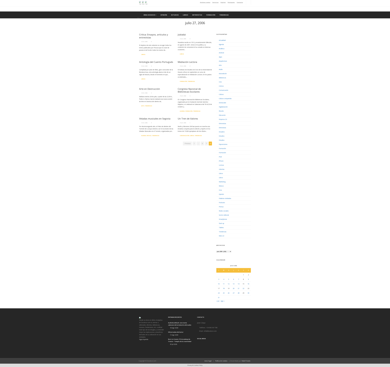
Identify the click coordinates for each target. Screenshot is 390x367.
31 (219, 297)
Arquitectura (223, 61)
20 (233, 288)
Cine (220, 82)
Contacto (240, 2)
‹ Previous (187, 143)
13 (233, 284)
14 (238, 284)
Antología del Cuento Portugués (156, 61)
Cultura (221, 94)
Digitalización (223, 107)
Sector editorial (224, 215)
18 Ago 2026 (174, 328)
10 (219, 284)
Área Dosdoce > (150, 15)
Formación (210, 15)
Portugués (231, 2)
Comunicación (184, 135)
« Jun (217, 301)
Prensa (221, 207)
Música (149, 135)
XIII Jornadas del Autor (175, 332)
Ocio (220, 190)
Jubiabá (182, 34)
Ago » (222, 301)
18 (224, 288)
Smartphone (223, 219)
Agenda (182, 111)
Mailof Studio (246, 361)
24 (219, 293)
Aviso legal (207, 361)
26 (228, 293)
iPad (220, 157)
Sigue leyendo (143, 339)
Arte (142, 106)
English (223, 2)
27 (233, 293)
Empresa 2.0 (223, 119)
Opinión (163, 15)
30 (248, 293)
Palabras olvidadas (225, 198)
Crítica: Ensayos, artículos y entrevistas (153, 36)
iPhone (221, 161)
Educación (222, 115)
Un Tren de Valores (188, 118)
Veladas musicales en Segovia (154, 118)
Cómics (221, 86)
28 (238, 293)
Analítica (221, 49)
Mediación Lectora (187, 61)
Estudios (175, 15)
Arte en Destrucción (149, 88)
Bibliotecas (222, 78)
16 (248, 284)
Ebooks (221, 111)
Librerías (221, 169)
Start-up (221, 223)
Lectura (221, 165)
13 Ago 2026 (174, 335)
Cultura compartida (225, 98)
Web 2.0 (221, 236)
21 (238, 288)
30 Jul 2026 (173, 344)
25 (224, 293)
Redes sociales (224, 211)
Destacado (222, 103)
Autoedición (223, 73)
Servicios (215, 2)
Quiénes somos (205, 2)
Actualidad (222, 40)
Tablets (221, 227)
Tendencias (224, 15)
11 (224, 284)
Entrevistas (197, 15)
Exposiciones (223, 144)
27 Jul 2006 (144, 41)
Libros (185, 15)
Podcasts (222, 202)
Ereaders (222, 132)
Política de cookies (221, 361)
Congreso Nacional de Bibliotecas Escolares (189, 90)
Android (221, 53)
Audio (221, 69)
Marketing (222, 182)
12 (228, 284)
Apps (220, 57)
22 (243, 288)
